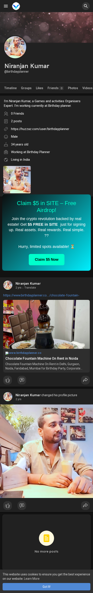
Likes (39, 88)
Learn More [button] (32, 578)
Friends (55, 88)
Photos (73, 88)
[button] (86, 6)
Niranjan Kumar (28, 284)
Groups (26, 88)
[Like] (46, 381)
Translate (30, 287)
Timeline (10, 88)
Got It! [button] (46, 586)
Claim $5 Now (46, 259)
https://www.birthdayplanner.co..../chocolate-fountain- (41, 295)
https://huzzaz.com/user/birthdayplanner (40, 129)
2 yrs (18, 287)
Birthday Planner (38, 152)
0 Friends (17, 113)
